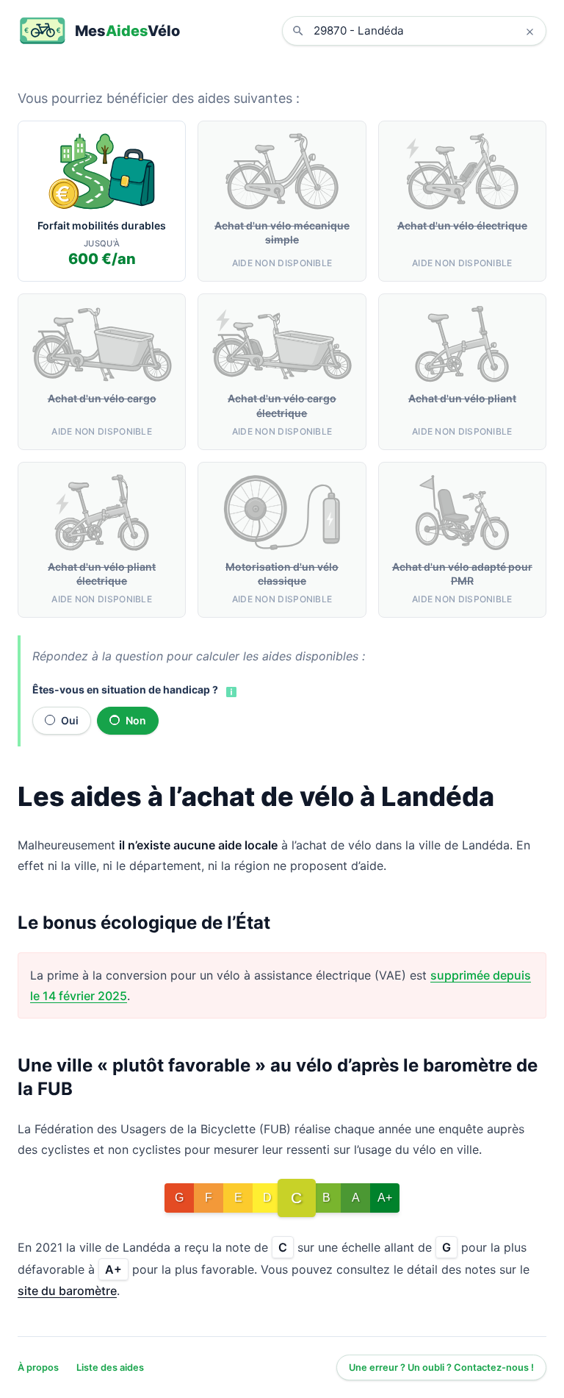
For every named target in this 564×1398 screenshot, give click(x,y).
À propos (38, 1367)
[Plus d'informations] (229, 690)
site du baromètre (67, 1290)
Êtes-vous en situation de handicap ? (125, 689)
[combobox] (425, 31)
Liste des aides (110, 1367)
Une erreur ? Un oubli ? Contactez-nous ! (441, 1367)
